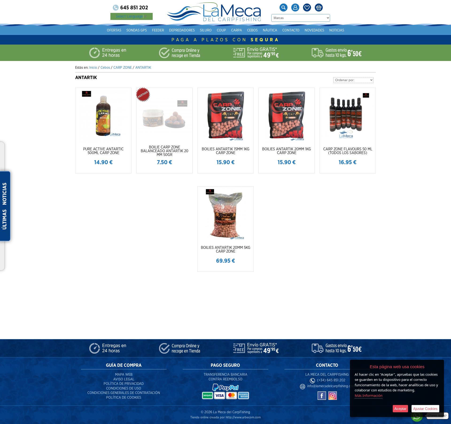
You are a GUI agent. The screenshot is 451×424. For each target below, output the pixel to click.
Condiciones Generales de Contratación (123, 393)
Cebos (252, 30)
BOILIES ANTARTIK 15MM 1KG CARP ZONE (225, 151)
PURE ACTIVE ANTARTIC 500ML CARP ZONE (103, 151)
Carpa (236, 30)
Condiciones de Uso (123, 388)
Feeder (158, 30)
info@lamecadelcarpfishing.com (331, 386)
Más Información (368, 395)
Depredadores (182, 30)
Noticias (336, 30)
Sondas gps (136, 30)
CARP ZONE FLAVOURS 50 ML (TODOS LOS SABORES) (347, 151)
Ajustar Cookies (425, 409)
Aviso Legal (123, 379)
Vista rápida (104, 115)
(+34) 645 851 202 (331, 380)
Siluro (206, 30)
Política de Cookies (123, 397)
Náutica (270, 30)
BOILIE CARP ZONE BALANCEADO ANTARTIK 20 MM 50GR (164, 151)
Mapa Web (123, 374)
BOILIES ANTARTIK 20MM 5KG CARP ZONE (225, 249)
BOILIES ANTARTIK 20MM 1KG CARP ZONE (286, 151)
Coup (221, 30)
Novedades (314, 30)
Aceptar (400, 409)
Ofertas (114, 30)
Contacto (290, 30)
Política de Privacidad (124, 384)
